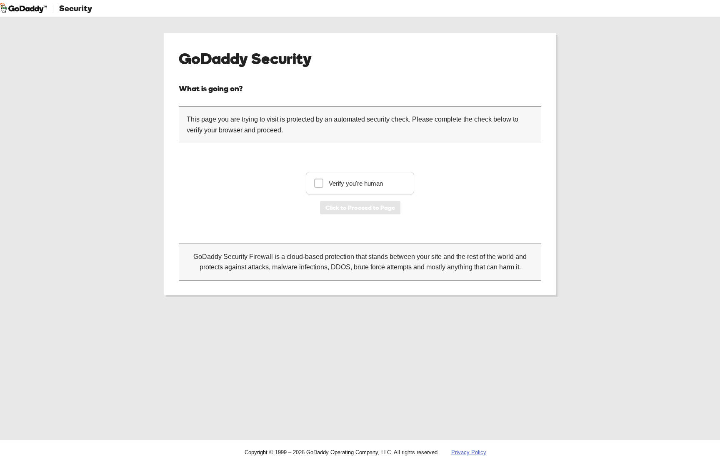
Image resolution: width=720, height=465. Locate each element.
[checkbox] (360, 183)
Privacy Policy (468, 452)
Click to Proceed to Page (360, 207)
